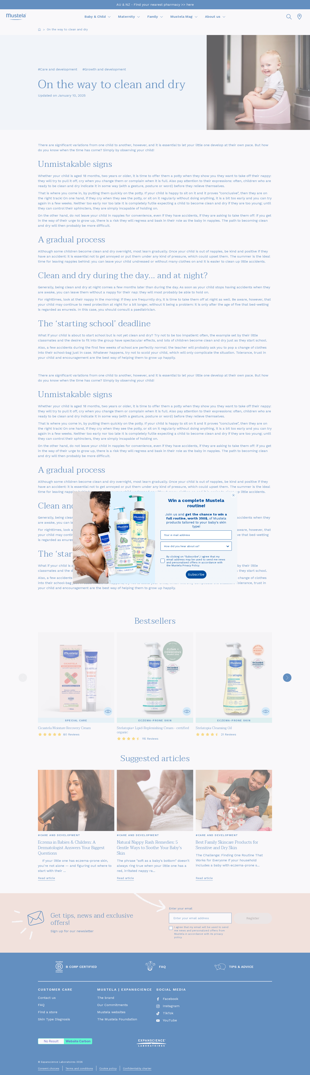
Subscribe (196, 574)
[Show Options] (228, 546)
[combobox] (195, 546)
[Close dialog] (233, 495)
